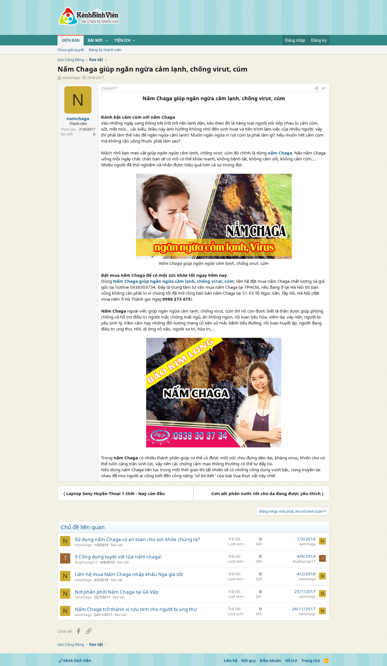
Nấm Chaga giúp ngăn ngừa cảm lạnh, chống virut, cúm (173, 281)
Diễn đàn (70, 40)
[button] (106, 40)
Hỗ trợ (291, 660)
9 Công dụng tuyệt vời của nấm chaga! (118, 556)
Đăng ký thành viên (105, 49)
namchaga (71, 77)
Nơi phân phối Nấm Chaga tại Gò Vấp (116, 591)
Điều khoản (270, 660)
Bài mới (95, 40)
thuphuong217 (86, 562)
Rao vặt (116, 545)
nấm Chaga (280, 153)
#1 (324, 88)
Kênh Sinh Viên (76, 660)
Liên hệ (230, 660)
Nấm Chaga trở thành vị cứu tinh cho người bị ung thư (136, 609)
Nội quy (248, 660)
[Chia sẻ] (316, 88)
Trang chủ (310, 660)
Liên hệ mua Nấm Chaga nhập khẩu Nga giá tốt (129, 574)
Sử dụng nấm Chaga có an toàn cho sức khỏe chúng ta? (137, 539)
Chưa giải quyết (71, 49)
